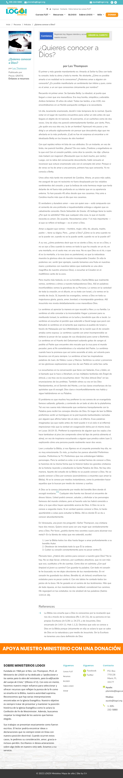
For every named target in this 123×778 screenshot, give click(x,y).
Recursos (58, 14)
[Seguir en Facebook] (112, 2)
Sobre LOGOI (85, 14)
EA (85, 773)
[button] (27, 35)
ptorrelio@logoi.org (36, 2)
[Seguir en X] (115, 2)
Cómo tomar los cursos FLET (79, 9)
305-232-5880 (15, 2)
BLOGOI (72, 14)
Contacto (63, 9)
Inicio (8, 24)
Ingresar (55, 9)
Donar (112, 14)
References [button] (47, 606)
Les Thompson (19, 68)
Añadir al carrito (98, 35)
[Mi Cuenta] (50, 9)
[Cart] (47, 9)
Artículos (27, 24)
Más (99, 14)
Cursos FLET (42, 14)
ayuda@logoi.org (100, 2)
